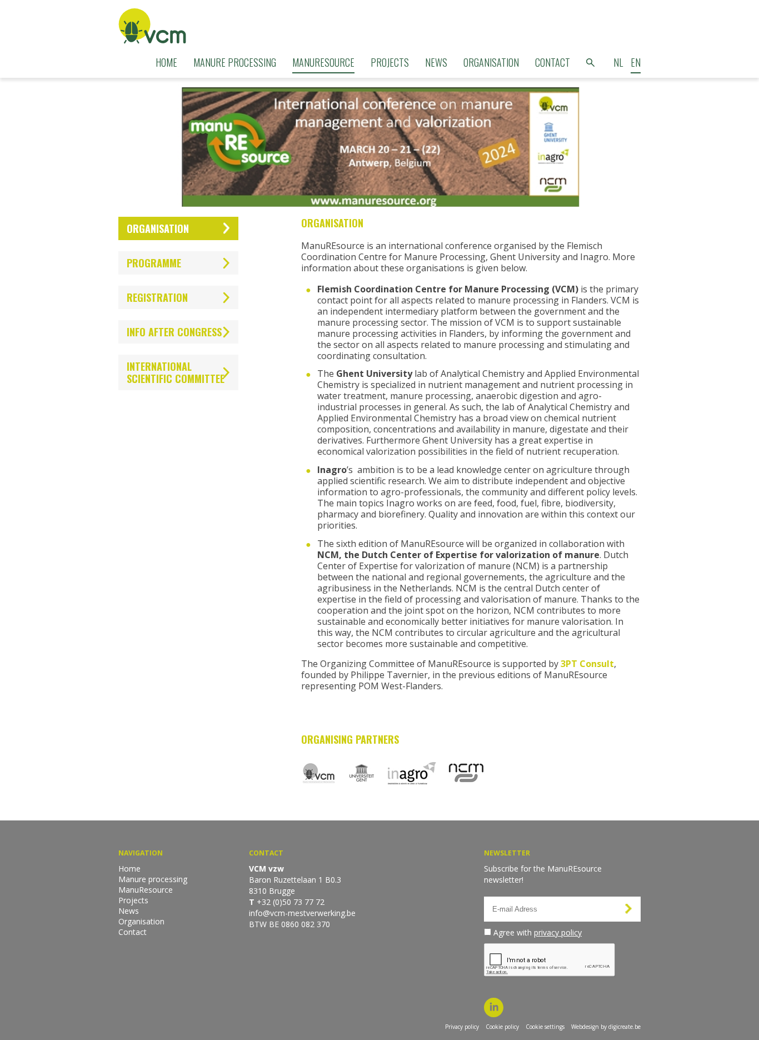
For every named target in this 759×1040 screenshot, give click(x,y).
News (436, 62)
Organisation (491, 62)
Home (166, 62)
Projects (390, 62)
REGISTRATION (157, 297)
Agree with (537, 932)
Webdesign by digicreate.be (606, 1027)
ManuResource (323, 62)
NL (618, 62)
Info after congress (174, 332)
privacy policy (558, 932)
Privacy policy (462, 1027)
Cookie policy (502, 1027)
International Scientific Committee (175, 372)
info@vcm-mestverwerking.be (302, 913)
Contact (552, 62)
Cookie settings (545, 1027)
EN (636, 62)
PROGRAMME (154, 263)
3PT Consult (587, 664)
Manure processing (234, 62)
